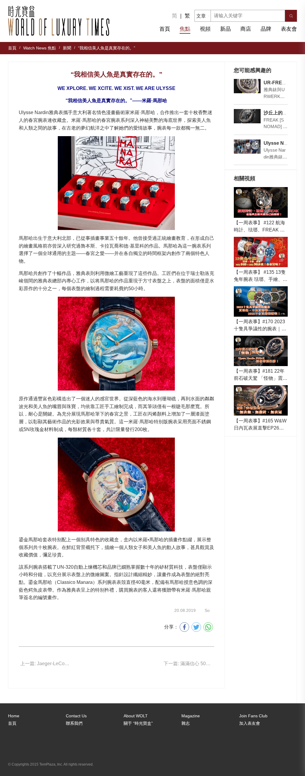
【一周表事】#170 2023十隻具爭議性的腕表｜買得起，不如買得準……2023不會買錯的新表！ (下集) (260, 325)
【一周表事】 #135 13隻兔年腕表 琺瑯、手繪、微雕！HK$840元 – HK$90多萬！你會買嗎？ (260, 276)
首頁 (164, 29)
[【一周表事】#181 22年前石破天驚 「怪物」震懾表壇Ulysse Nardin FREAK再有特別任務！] (261, 351)
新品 (225, 29)
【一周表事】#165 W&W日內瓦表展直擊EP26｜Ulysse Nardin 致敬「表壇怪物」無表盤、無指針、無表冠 (260, 425)
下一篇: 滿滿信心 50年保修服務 (189, 663)
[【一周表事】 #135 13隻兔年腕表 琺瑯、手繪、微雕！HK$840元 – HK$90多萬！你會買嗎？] (261, 252)
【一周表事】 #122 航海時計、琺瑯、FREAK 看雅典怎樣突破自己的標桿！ (259, 227)
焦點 (185, 29)
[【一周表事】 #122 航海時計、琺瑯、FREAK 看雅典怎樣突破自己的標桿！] (261, 202)
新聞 (67, 48)
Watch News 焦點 (39, 48)
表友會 (289, 29)
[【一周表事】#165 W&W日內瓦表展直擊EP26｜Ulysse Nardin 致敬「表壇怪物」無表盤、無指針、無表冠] (261, 400)
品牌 (266, 29)
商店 (245, 29)
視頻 (205, 29)
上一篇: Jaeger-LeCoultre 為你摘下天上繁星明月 (45, 663)
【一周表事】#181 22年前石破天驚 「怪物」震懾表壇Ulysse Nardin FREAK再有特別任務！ (261, 375)
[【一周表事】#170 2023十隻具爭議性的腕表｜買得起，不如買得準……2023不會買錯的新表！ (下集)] (261, 301)
